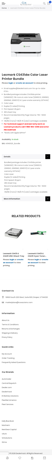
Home (4, 8)
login (10, 83)
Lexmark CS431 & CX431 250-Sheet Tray (13, 254)
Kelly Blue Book (8, 421)
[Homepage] (32, 458)
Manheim (6, 425)
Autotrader (6, 379)
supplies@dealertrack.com (20, 88)
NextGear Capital (9, 429)
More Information (12, 199)
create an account (24, 83)
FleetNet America (9, 400)
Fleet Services (7, 404)
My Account (7, 354)
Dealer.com (7, 387)
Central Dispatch (9, 383)
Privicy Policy (7, 337)
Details (7, 156)
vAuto (4, 433)
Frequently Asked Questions (14, 362)
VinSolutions (7, 438)
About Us (5, 320)
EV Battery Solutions (10, 396)
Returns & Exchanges (11, 329)
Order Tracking (8, 358)
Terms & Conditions (10, 324)
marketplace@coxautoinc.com (19, 302)
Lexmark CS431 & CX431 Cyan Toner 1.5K (36, 254)
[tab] (26, 156)
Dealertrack (7, 391)
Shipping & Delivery (10, 333)
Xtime (4, 442)
